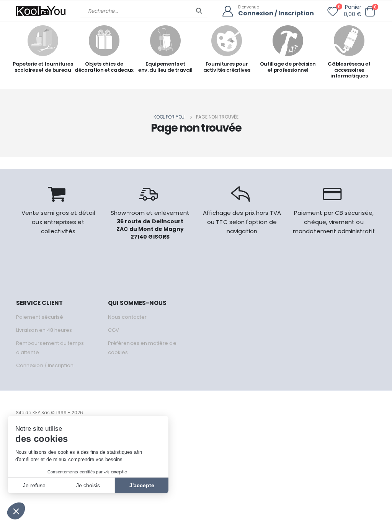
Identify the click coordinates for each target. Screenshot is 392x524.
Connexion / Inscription (276, 14)
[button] (369, 11)
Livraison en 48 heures (44, 330)
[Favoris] (332, 13)
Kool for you (169, 117)
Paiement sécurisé (39, 317)
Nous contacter (127, 317)
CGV (113, 330)
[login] (230, 11)
